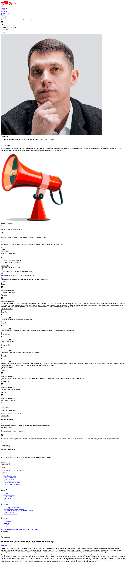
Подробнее (4, 545)
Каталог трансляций (10, 514)
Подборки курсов (10, 476)
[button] (63, 255)
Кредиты (7, 524)
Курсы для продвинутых (12, 482)
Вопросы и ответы (10, 500)
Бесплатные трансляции (12, 484)
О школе (7, 493)
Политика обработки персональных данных (25, 529)
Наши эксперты (9, 495)
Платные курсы (9, 479)
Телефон (3, 442)
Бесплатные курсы (10, 477)
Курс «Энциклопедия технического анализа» (18, 510)
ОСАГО (7, 526)
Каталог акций (9, 496)
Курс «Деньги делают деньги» (14, 509)
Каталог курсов (9, 512)
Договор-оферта (6, 529)
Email (2, 460)
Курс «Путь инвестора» (11, 507)
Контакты (7, 498)
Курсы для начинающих (12, 481)
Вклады (6, 523)
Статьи (6, 486)
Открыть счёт (8, 521)
